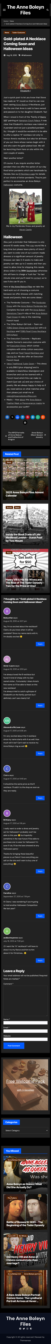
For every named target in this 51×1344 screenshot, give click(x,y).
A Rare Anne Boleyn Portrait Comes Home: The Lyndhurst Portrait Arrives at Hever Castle (24, 1299)
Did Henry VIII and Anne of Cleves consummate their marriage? (22, 1260)
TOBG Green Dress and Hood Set (22, 327)
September (31, 270)
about (22, 399)
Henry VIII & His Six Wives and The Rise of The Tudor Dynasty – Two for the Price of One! (25, 582)
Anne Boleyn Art (14, 1274)
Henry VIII (12, 1236)
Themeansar (25, 1340)
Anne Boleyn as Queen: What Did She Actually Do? (24, 1185)
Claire (6, 775)
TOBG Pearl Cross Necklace (33, 331)
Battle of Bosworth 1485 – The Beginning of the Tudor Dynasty (25, 1224)
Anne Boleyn (22, 104)
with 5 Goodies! (25, 1089)
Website (7, 1036)
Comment (8, 984)
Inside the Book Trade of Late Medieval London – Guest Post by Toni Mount (24, 537)
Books (9, 507)
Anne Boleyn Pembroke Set (34, 306)
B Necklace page (27, 174)
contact (37, 278)
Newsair (38, 1337)
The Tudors (12, 1198)
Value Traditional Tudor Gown (20, 363)
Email (6, 1027)
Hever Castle (25, 229)
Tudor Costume (18, 32)
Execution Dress (18, 345)
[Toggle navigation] (4, 9)
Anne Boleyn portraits (33, 1274)
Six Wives (22, 1236)
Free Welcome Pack (25, 1081)
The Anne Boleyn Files (25, 10)
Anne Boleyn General (16, 1160)
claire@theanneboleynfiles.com (21, 396)
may (32, 245)
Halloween (27, 55)
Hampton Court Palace (29, 120)
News (7, 32)
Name (6, 1019)
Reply (40, 644)
